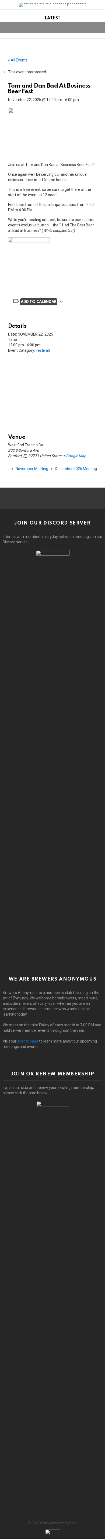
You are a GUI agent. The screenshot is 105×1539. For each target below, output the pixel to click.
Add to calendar (39, 302)
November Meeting (32, 469)
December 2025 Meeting (76, 469)
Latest (52, 18)
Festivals (43, 350)
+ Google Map (74, 456)
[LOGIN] (99, 27)
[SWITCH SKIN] (90, 27)
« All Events (17, 60)
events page (27, 1041)
